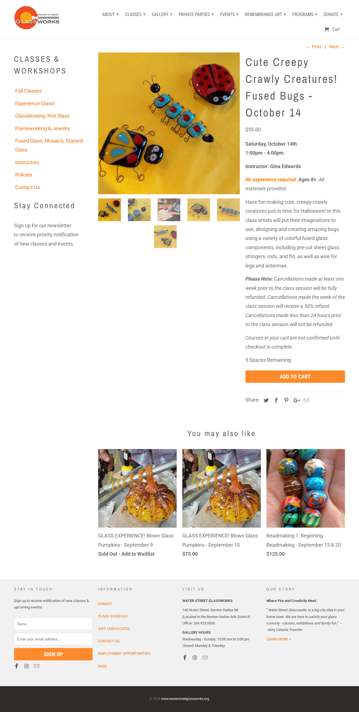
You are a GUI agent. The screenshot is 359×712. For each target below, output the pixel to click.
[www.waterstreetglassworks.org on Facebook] (17, 666)
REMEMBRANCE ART (265, 14)
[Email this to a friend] (305, 400)
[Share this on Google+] (295, 400)
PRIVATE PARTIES (196, 14)
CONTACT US (108, 641)
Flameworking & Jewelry (42, 128)
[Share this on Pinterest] (285, 400)
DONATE (105, 604)
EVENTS (229, 14)
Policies (23, 175)
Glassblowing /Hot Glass (42, 116)
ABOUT (110, 14)
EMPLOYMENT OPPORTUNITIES (124, 653)
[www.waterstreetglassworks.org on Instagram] (27, 666)
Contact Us (27, 187)
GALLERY (162, 14)
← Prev (313, 46)
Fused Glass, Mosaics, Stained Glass (49, 145)
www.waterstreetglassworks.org (185, 699)
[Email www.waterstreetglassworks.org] (37, 666)
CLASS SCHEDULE (113, 616)
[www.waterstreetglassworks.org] (38, 17)
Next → (337, 46)
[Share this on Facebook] (275, 400)
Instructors (27, 162)
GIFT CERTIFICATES (114, 629)
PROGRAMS (304, 14)
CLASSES (135, 14)
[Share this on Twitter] (265, 400)
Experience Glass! (35, 103)
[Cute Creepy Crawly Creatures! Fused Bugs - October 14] (169, 123)
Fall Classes (28, 91)
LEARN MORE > (278, 639)
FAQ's (102, 666)
